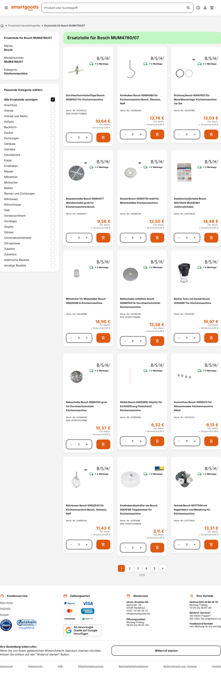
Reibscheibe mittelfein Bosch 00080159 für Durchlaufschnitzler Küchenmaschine (140, 302)
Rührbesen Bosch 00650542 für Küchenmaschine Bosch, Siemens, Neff (86, 509)
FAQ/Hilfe (5, 608)
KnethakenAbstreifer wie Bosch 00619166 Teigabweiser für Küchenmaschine (138, 509)
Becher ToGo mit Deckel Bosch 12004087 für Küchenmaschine (192, 300)
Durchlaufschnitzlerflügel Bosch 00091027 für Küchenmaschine (85, 97)
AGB (60, 666)
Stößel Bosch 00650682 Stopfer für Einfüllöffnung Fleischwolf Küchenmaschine (141, 406)
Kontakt (4, 614)
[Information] (198, 8)
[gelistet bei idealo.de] (6, 625)
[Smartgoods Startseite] (25, 7)
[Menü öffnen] (6, 8)
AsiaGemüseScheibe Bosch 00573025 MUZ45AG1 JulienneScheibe (190, 202)
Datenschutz (35, 666)
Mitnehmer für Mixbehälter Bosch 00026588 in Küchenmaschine (86, 300)
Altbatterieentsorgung (90, 666)
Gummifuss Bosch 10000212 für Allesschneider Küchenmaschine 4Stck (193, 406)
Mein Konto (6, 602)
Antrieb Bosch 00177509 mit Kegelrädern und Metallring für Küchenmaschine (192, 509)
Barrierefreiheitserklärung (133, 666)
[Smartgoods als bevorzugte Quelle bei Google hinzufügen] (82, 630)
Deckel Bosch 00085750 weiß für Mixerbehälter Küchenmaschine (139, 200)
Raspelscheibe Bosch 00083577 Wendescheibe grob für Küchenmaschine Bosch (85, 202)
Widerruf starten (166, 650)
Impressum (6, 666)
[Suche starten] (188, 8)
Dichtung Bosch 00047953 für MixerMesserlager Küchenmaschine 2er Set (195, 99)
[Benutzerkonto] (205, 8)
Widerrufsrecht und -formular (180, 666)
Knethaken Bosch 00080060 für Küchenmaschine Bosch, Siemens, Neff (140, 99)
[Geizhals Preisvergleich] (26, 625)
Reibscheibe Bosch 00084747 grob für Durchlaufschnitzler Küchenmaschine (86, 406)
